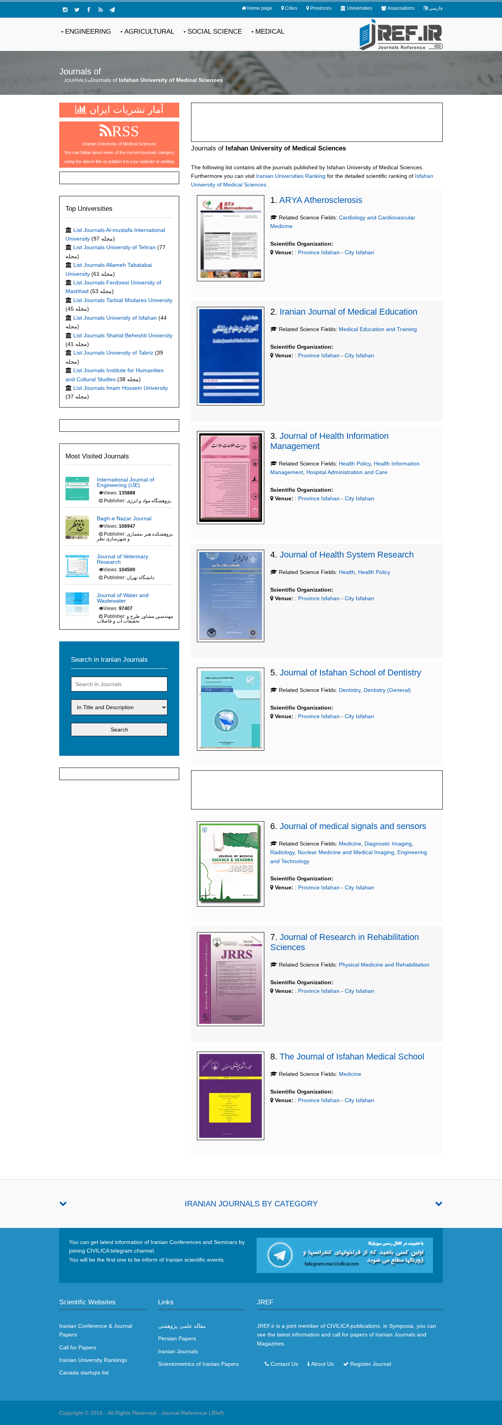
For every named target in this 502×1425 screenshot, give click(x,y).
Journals (75, 80)
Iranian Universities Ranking (291, 176)
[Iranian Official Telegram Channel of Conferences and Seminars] (344, 1255)
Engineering (88, 31)
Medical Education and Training (378, 329)
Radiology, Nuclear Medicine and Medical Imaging (332, 852)
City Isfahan (359, 252)
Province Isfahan (318, 252)
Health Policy (355, 463)
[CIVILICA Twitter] (77, 10)
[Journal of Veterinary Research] (77, 565)
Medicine (350, 843)
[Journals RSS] (100, 10)
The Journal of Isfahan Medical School (352, 1056)
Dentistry (349, 690)
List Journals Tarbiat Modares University (123, 300)
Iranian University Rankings (93, 1360)
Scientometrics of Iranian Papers (198, 1364)
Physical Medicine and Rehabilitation (384, 964)
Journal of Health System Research (347, 554)
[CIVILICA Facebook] (89, 10)
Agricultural (149, 31)
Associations (401, 8)
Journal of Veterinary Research (122, 559)
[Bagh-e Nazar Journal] (77, 527)
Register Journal (370, 1364)
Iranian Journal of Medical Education (348, 312)
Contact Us (284, 1364)
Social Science (214, 31)
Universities (359, 8)
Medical (269, 31)
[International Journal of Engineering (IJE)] (77, 488)
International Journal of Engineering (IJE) (125, 482)
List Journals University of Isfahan (115, 318)
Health (347, 572)
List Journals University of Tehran (114, 247)
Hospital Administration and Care (346, 472)
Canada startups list (84, 1372)
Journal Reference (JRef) (192, 1413)
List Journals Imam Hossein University (120, 388)
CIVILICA (338, 1326)
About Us (322, 1364)
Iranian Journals (178, 1351)
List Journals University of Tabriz (113, 352)
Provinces (320, 8)
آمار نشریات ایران (125, 109)
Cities (291, 8)
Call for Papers (77, 1347)
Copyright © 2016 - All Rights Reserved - (110, 1413)
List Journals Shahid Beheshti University (123, 335)
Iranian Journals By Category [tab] (251, 1203)
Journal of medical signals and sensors (353, 826)
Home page (259, 8)
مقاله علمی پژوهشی (182, 1326)
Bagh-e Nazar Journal (124, 518)
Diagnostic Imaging (388, 843)
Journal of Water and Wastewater (123, 598)
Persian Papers (177, 1338)
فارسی (436, 8)
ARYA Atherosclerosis (320, 200)
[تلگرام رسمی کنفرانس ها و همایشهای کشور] (112, 10)
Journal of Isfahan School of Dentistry (350, 672)
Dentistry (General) (387, 690)
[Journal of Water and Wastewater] (77, 603)
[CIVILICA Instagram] (65, 10)
